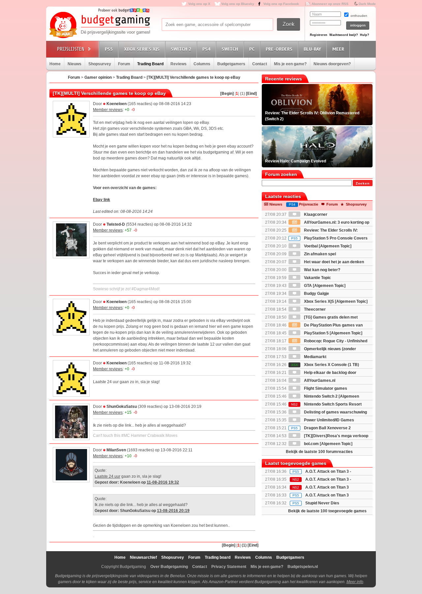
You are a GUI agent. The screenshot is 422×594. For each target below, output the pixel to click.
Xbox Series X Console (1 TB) (325, 364)
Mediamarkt (314, 356)
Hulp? (364, 35)
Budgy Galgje (316, 293)
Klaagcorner (315, 214)
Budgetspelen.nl (302, 566)
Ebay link (101, 199)
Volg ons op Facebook (281, 4)
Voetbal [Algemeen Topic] (327, 246)
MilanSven (116, 450)
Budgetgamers (231, 64)
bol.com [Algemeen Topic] (327, 443)
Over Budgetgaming (169, 566)
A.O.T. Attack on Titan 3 (327, 495)
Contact (259, 64)
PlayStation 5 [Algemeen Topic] (332, 333)
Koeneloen (116, 103)
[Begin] (227, 93)
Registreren (318, 35)
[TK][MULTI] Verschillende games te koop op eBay (193, 77)
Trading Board (150, 64)
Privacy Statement (228, 566)
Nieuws (74, 64)
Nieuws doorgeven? (332, 64)
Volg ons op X (199, 4)
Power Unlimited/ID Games (328, 420)
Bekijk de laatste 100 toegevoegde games (327, 511)
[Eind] (251, 93)
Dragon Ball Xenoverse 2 (321, 428)
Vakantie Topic (317, 277)
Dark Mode (367, 4)
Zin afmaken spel (319, 254)
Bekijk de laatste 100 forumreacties (319, 451)
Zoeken (363, 183)
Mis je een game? (290, 64)
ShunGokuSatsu (121, 406)
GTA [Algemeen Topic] (324, 285)
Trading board (217, 557)
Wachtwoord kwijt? (343, 35)
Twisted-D (115, 224)
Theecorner (314, 309)
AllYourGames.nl (319, 380)
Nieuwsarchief (143, 557)
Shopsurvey (99, 64)
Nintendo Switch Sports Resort (326, 404)
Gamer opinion (98, 77)
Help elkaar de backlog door (329, 372)
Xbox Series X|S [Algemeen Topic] (335, 301)
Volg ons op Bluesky (237, 4)
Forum (124, 64)
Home (55, 64)
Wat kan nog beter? (321, 270)
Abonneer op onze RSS (330, 4)
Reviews (178, 64)
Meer (338, 49)
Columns (202, 64)
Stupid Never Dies (322, 503)
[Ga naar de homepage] (99, 25)
